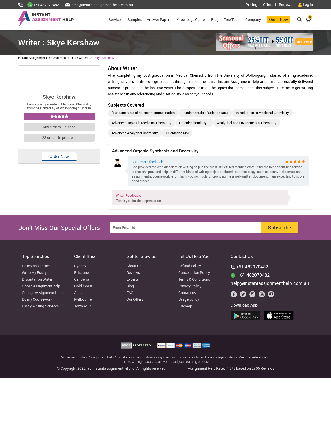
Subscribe (279, 227)
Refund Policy (189, 266)
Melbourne (83, 299)
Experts (132, 279)
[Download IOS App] (280, 314)
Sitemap (185, 306)
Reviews (285, 4)
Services (115, 19)
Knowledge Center (191, 19)
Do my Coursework (37, 299)
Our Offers (134, 299)
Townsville (83, 306)
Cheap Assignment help (41, 286)
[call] (22, 4)
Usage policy (188, 299)
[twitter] (244, 295)
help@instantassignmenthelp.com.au (102, 4)
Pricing (251, 4)
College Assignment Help (42, 293)
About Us (133, 266)
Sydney (80, 266)
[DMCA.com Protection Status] (137, 347)
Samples (134, 19)
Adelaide (81, 293)
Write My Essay (34, 273)
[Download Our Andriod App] (247, 315)
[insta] (253, 295)
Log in (307, 4)
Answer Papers (159, 19)
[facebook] (235, 295)
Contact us (187, 293)
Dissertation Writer (37, 279)
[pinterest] (271, 295)
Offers (268, 4)
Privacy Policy (189, 286)
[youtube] (263, 295)
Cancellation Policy (194, 273)
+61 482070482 (46, 4)
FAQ (129, 293)
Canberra (81, 279)
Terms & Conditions (194, 279)
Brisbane (81, 273)
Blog (215, 19)
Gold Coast (83, 286)
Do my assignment (37, 266)
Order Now (278, 19)
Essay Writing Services (40, 306)
